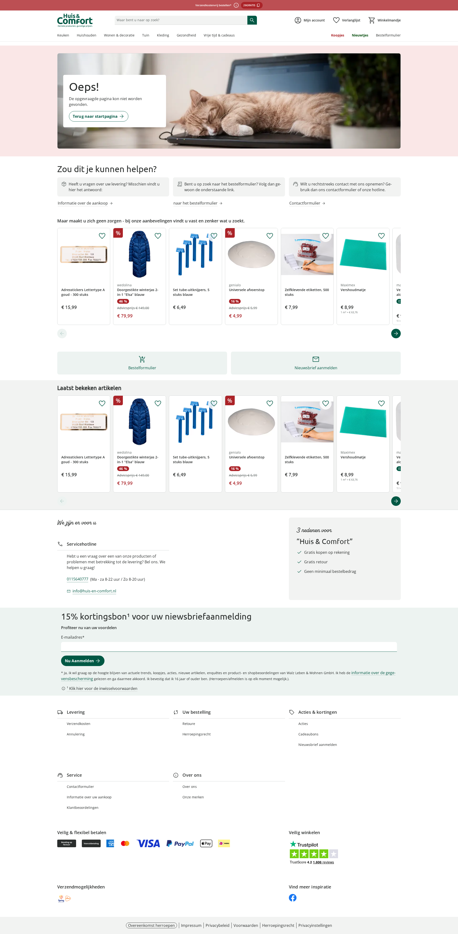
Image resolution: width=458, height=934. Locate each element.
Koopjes (337, 35)
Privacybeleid (217, 925)
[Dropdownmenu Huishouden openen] (98, 36)
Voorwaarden (246, 925)
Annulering (76, 734)
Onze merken (193, 797)
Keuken (63, 35)
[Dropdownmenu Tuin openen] (151, 36)
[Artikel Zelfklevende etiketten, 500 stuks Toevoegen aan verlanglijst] (326, 236)
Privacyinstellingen (315, 925)
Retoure (188, 723)
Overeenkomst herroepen (151, 925)
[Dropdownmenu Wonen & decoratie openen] (136, 36)
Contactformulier (80, 786)
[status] (180, 20)
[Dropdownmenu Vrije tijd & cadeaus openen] (237, 36)
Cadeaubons (308, 734)
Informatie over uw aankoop (89, 797)
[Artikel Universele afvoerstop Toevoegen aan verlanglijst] (270, 236)
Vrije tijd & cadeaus (219, 35)
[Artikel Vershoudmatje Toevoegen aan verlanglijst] (381, 236)
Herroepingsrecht (196, 734)
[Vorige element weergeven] (62, 333)
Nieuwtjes (360, 35)
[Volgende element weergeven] (396, 333)
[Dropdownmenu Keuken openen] (71, 36)
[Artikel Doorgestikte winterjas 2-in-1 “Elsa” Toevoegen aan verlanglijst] (158, 236)
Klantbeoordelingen (83, 807)
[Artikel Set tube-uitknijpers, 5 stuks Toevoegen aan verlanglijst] (214, 236)
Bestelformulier (388, 35)
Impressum (191, 925)
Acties (303, 723)
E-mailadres (71, 637)
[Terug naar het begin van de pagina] (452, 899)
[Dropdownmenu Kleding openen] (171, 36)
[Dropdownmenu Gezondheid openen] (198, 36)
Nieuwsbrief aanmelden (317, 744)
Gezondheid (186, 35)
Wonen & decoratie (119, 35)
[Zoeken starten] (252, 20)
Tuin (145, 35)
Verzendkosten (78, 723)
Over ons (189, 786)
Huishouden (86, 35)
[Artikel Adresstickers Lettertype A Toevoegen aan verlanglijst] (102, 236)
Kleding (163, 35)
